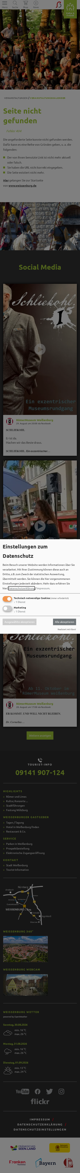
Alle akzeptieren (64, 622)
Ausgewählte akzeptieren (19, 622)
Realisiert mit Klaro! (67, 629)
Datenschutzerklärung (21, 588)
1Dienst (19, 601)
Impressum (43, 588)
